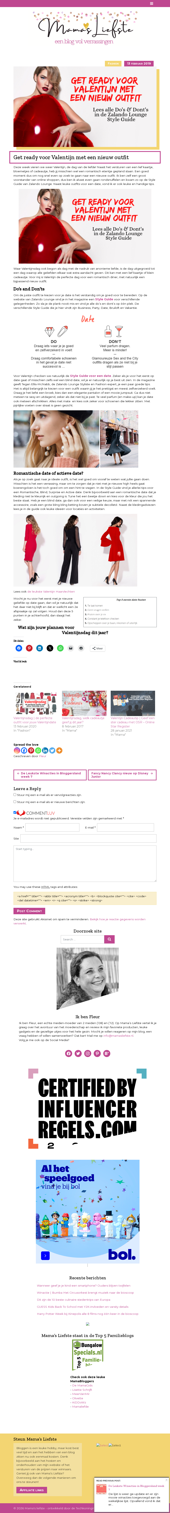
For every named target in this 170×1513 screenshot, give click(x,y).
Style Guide (104, 299)
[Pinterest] (31, 750)
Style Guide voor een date (90, 376)
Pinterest (22, 3)
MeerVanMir (81, 1394)
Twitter (33, 3)
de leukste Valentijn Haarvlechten (51, 591)
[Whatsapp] (38, 750)
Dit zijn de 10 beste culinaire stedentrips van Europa (73, 1299)
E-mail (90, 827)
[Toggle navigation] (152, 3)
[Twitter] (52, 750)
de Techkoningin (83, 1508)
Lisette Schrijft (82, 1389)
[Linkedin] (45, 750)
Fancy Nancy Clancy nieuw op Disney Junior (119, 775)
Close (166, 1480)
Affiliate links (32, 1490)
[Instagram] (17, 750)
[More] (59, 750)
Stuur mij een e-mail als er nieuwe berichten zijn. (51, 802)
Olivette (77, 1398)
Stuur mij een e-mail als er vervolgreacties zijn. (49, 795)
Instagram (27, 3)
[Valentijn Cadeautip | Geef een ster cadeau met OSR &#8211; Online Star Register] (133, 703)
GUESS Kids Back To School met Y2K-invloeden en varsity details (82, 1306)
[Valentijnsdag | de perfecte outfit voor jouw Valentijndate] (35, 703)
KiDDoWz (79, 1402)
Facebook (16, 3)
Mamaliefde (80, 1406)
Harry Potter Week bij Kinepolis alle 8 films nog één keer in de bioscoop (87, 1313)
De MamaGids (82, 1385)
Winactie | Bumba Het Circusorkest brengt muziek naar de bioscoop (85, 1292)
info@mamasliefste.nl (118, 1035)
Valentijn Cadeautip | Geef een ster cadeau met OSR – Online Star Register (133, 722)
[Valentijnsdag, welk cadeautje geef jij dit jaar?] (84, 703)
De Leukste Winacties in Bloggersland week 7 (51, 775)
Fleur (42, 756)
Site (16, 838)
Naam (18, 827)
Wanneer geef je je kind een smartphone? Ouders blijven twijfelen (83, 1285)
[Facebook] (24, 750)
